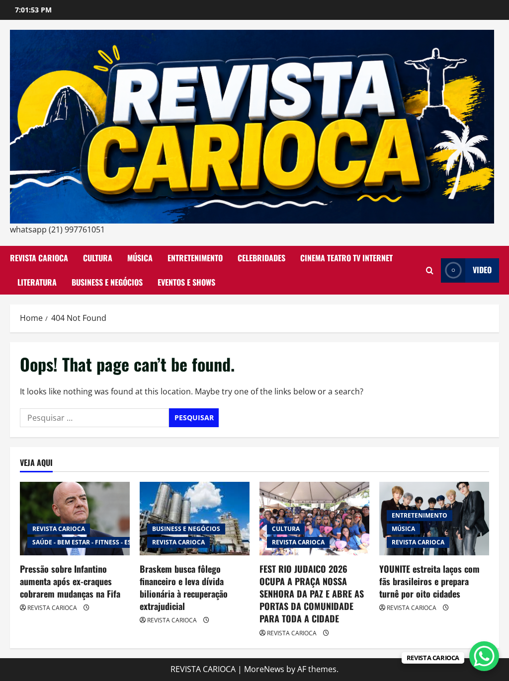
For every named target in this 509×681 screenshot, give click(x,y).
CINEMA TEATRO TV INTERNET (346, 258)
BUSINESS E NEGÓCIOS (107, 282)
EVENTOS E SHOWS (186, 282)
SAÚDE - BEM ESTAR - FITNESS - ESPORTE (91, 542)
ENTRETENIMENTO (195, 258)
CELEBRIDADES (261, 258)
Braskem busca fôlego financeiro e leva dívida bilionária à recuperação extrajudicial (184, 587)
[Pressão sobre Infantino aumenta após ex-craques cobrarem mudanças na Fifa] (75, 518)
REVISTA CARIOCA (39, 258)
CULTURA (97, 258)
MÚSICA (140, 258)
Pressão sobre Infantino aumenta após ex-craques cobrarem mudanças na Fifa (70, 581)
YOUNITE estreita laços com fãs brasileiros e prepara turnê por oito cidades (429, 581)
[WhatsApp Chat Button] (484, 656)
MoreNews (264, 669)
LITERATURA (37, 282)
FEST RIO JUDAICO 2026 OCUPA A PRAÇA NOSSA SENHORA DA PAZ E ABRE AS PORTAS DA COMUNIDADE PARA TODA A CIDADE (311, 593)
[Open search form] (429, 270)
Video (482, 270)
